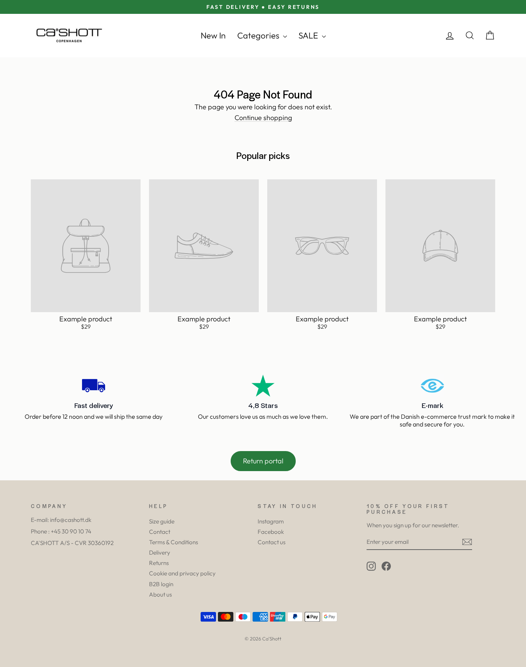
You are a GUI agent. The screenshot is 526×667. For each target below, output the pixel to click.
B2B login (161, 584)
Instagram (271, 521)
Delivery (159, 552)
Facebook (271, 531)
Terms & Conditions (173, 542)
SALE (309, 35)
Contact (159, 531)
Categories (259, 35)
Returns (159, 563)
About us (160, 594)
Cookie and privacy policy (182, 573)
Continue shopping (263, 118)
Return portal (263, 460)
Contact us (271, 542)
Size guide (161, 521)
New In (213, 35)
